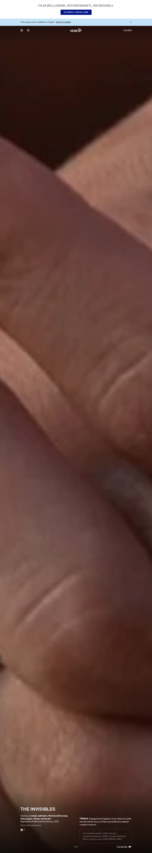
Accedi (128, 30)
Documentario (34, 825)
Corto (23, 825)
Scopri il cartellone (76, 12)
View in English (63, 22)
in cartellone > (113, 839)
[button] (21, 30)
